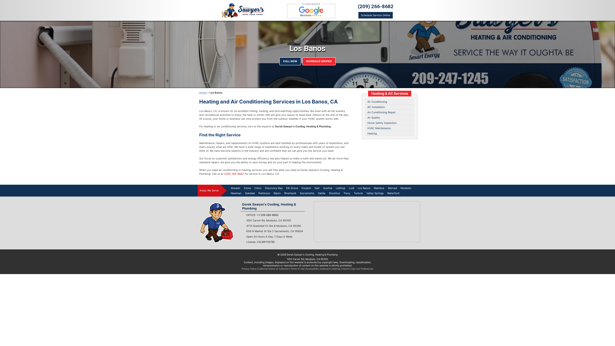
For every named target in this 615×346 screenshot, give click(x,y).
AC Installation (376, 107)
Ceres (247, 188)
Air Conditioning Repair (381, 112)
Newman (236, 193)
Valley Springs (375, 193)
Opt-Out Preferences (362, 268)
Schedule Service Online (375, 15)
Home (202, 92)
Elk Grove (292, 188)
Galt (317, 188)
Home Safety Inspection (382, 122)
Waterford (393, 193)
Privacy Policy (249, 268)
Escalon (306, 188)
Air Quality (373, 117)
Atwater (235, 188)
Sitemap (336, 268)
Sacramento (307, 193)
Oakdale (250, 193)
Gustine (327, 188)
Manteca (379, 188)
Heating (372, 133)
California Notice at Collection (273, 268)
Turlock (358, 193)
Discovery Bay (274, 188)
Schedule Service (319, 61)
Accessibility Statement (318, 268)
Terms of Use (297, 268)
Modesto (406, 188)
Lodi (351, 188)
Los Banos (364, 188)
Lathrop (340, 188)
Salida (321, 193)
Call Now (290, 61)
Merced (392, 188)
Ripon (277, 193)
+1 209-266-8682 (268, 215)
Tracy (347, 193)
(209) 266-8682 (376, 6)
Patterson (264, 193)
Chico (258, 188)
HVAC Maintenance (379, 128)
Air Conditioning (377, 101)
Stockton (334, 193)
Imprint (346, 268)
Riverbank (290, 193)
